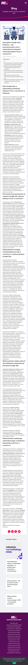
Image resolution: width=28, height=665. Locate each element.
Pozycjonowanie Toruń (14, 651)
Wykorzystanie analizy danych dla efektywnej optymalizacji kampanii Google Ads (13, 76)
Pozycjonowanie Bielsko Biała (14, 625)
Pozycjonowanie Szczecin (14, 649)
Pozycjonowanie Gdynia (14, 632)
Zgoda (14, 663)
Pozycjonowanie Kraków (14, 638)
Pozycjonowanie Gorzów (14, 634)
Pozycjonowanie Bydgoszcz (14, 627)
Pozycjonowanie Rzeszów (14, 647)
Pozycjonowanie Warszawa (14, 652)
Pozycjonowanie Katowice (14, 636)
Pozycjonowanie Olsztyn (14, 643)
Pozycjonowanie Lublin (14, 640)
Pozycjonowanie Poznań (14, 645)
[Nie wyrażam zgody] (26, 661)
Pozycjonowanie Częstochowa (14, 628)
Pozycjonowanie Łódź (14, 641)
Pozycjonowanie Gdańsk (14, 630)
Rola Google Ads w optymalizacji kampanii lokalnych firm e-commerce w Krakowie (13, 63)
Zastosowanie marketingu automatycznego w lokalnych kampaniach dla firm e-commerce (14, 81)
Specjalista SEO (14, 623)
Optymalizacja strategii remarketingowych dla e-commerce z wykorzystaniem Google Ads (13, 72)
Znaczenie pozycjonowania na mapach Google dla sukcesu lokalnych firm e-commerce (13, 67)
